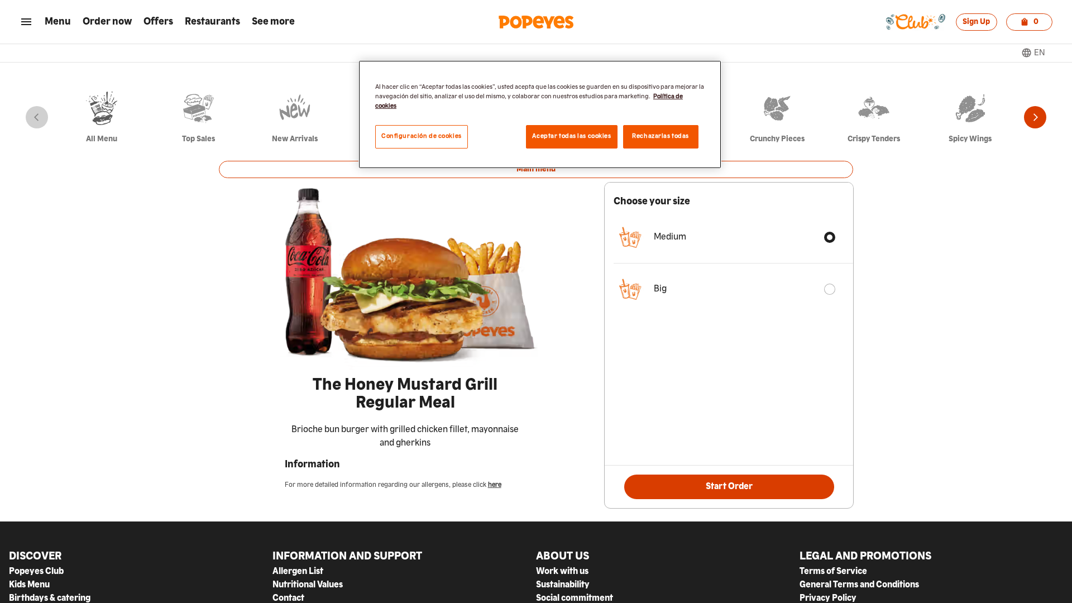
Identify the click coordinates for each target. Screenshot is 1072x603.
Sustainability (563, 585)
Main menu (536, 169)
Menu (58, 21)
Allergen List (297, 571)
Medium (670, 237)
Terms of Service (833, 572)
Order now (107, 21)
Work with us (562, 572)
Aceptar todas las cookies (571, 136)
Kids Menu (29, 585)
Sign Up (976, 21)
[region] (539, 114)
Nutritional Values (307, 585)
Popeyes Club (36, 572)
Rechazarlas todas (660, 136)
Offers (158, 21)
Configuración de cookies (421, 136)
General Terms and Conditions (859, 585)
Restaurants (212, 21)
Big (660, 289)
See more (273, 21)
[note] (405, 436)
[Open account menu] (26, 21)
